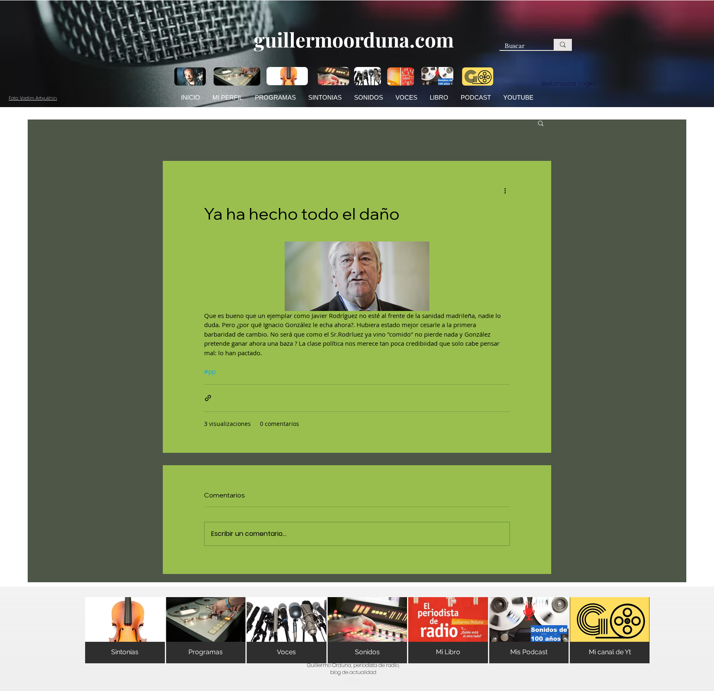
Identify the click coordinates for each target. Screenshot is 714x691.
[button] (541, 123)
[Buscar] (563, 44)
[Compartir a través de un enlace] (208, 398)
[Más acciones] (505, 191)
